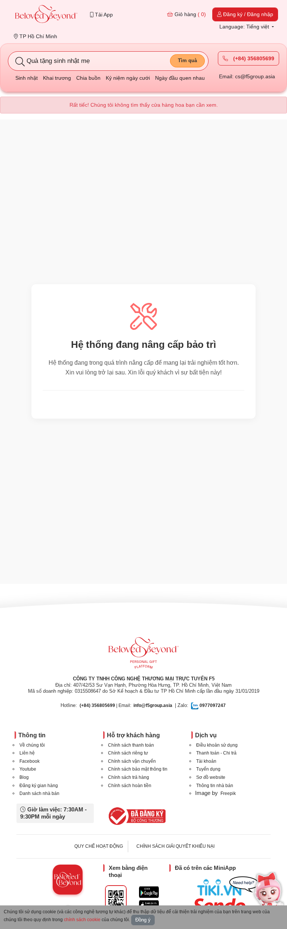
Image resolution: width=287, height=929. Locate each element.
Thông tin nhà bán (214, 785)
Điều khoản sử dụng (217, 745)
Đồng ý (143, 920)
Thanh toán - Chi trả (216, 753)
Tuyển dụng (208, 769)
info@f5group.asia (152, 705)
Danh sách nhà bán (39, 793)
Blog (24, 777)
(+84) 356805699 (253, 58)
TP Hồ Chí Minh (37, 36)
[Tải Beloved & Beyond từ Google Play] (149, 892)
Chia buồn (88, 78)
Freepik (228, 793)
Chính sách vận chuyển (132, 761)
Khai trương (57, 78)
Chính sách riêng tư (128, 753)
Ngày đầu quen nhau (180, 78)
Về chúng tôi (32, 745)
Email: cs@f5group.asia (247, 76)
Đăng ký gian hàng (38, 785)
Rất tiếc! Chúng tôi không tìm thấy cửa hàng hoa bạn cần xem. (144, 105)
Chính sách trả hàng (128, 777)
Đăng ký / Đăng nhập (247, 14)
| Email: (105, 705)
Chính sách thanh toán (131, 745)
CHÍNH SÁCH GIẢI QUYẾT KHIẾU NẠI (175, 846)
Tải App (103, 15)
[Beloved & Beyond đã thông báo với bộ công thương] (136, 816)
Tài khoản (206, 761)
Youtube (27, 769)
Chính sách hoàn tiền (129, 785)
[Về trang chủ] (46, 15)
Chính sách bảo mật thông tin (137, 769)
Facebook (29, 761)
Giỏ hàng (189, 14)
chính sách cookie (82, 919)
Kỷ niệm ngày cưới (128, 78)
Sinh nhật (26, 78)
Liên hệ (27, 753)
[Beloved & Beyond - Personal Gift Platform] (143, 655)
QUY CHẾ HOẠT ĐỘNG (98, 846)
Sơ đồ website (210, 777)
